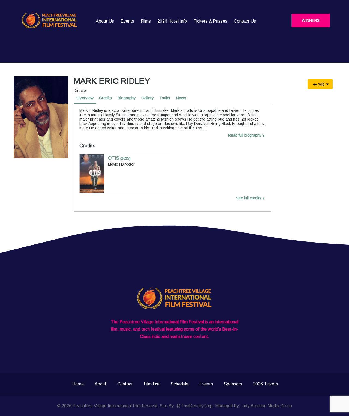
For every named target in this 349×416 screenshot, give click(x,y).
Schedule (179, 384)
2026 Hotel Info (172, 21)
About (100, 384)
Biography (126, 97)
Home (78, 384)
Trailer (164, 97)
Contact (125, 384)
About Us (105, 21)
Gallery (147, 97)
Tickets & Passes (210, 21)
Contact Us (245, 21)
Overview (85, 97)
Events (127, 21)
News (181, 97)
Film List (152, 384)
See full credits (248, 198)
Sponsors (233, 384)
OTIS (119, 158)
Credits (105, 97)
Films (146, 21)
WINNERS (311, 20)
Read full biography (244, 135)
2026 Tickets (265, 384)
